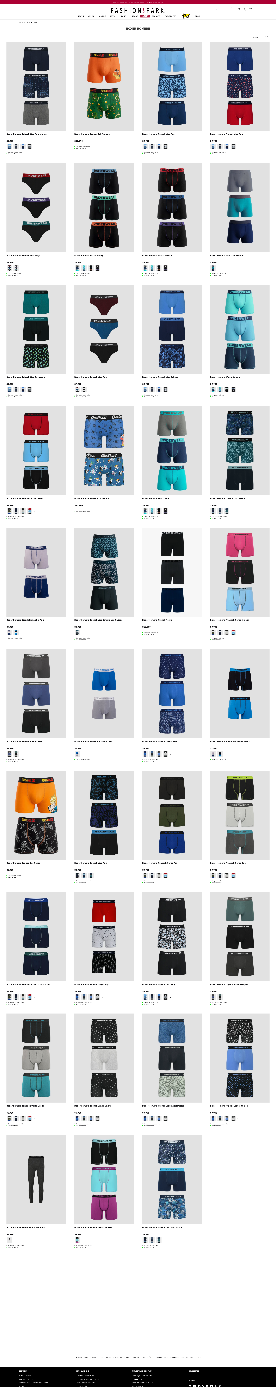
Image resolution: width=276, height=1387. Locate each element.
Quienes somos (25, 1376)
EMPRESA (23, 1371)
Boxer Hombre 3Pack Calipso (225, 377)
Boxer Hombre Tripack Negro (157, 620)
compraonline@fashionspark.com (88, 1379)
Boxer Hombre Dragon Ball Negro (23, 863)
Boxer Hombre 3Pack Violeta (157, 255)
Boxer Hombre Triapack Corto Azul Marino (28, 984)
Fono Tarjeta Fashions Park (142, 1376)
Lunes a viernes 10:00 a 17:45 (86, 1383)
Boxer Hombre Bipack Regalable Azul (25, 620)
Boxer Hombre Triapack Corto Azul (160, 863)
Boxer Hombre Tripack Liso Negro (23, 255)
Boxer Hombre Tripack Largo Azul (159, 741)
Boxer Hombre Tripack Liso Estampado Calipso (98, 620)
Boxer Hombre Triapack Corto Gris (228, 863)
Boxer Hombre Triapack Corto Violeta (229, 620)
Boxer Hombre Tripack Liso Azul (158, 134)
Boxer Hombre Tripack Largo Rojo (91, 984)
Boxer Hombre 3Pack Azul (155, 498)
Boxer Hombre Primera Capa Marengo (25, 1227)
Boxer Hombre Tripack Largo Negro (92, 1105)
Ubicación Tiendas (26, 1379)
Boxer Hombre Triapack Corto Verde (25, 1105)
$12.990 (78, 141)
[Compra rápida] (61, 126)
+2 (34, 146)
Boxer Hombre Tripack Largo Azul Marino (163, 1105)
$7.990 (9, 262)
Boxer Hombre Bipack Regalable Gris (93, 741)
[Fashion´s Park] (138, 10)
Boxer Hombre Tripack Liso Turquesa (25, 377)
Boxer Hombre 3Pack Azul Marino (227, 255)
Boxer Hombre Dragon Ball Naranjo (92, 134)
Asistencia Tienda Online (85, 1376)
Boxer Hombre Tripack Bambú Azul (24, 741)
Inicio (21, 22)
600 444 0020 (137, 1379)
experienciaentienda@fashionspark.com (33, 1383)
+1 (170, 754)
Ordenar (255, 37)
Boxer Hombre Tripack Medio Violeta (93, 1227)
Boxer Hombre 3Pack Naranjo (89, 255)
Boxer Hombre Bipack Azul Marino (91, 498)
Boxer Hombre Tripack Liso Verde (227, 498)
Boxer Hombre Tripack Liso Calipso (160, 377)
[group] (138, 2)
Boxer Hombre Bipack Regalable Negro (230, 741)
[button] (224, 9)
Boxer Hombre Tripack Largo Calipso (229, 1105)
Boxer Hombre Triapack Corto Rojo (24, 498)
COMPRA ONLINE (82, 1371)
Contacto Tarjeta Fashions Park (143, 1383)
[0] (250, 9)
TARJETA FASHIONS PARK (142, 1371)
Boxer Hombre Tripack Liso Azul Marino (26, 134)
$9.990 (9, 141)
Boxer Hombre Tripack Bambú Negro (229, 984)
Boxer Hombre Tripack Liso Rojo (226, 134)
